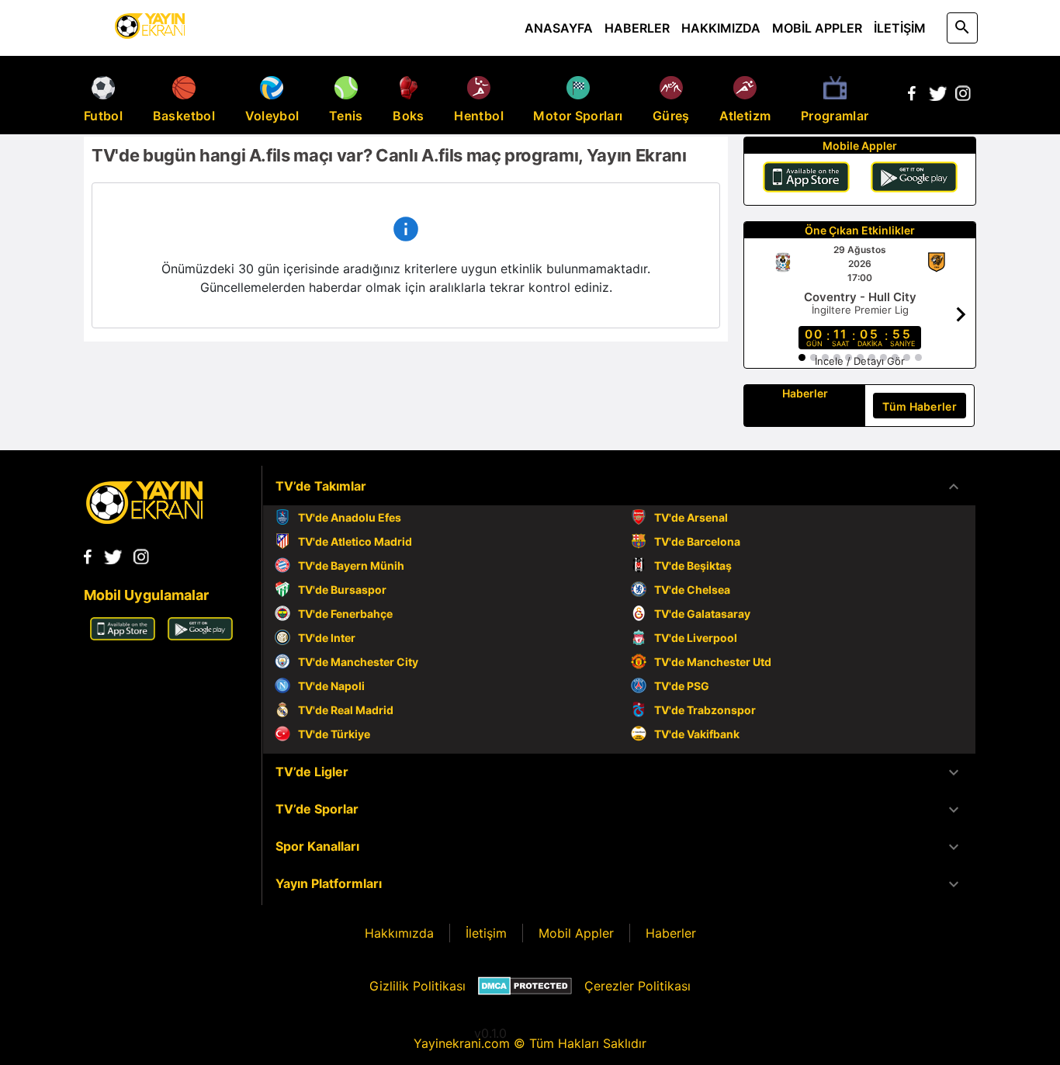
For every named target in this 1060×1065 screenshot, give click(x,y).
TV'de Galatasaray (702, 613)
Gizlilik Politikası (417, 986)
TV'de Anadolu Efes (349, 517)
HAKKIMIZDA (720, 28)
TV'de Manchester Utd (712, 661)
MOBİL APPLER (817, 28)
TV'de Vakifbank (697, 734)
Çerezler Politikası (637, 986)
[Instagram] (963, 96)
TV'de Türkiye (334, 734)
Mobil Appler (576, 933)
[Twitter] (937, 96)
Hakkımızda (399, 933)
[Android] (914, 179)
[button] (619, 486)
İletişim (486, 933)
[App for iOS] (122, 636)
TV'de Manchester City (358, 661)
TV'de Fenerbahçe (345, 613)
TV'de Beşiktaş (693, 565)
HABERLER (637, 28)
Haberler (671, 933)
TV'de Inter (326, 637)
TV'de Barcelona (697, 541)
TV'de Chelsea (692, 589)
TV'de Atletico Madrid (355, 541)
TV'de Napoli (331, 685)
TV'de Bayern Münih (351, 565)
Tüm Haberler (919, 406)
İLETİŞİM (900, 28)
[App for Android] (200, 636)
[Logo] (144, 519)
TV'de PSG (681, 685)
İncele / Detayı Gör (860, 361)
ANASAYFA (559, 28)
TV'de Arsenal (691, 517)
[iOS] (806, 179)
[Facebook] (912, 96)
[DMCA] (525, 985)
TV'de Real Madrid (345, 709)
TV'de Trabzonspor (705, 709)
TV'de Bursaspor (342, 589)
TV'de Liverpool (695, 637)
